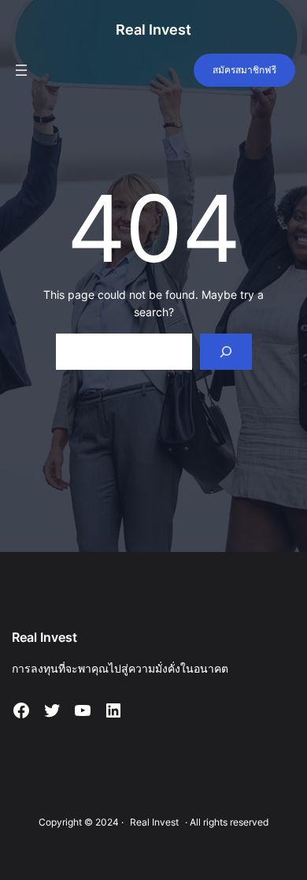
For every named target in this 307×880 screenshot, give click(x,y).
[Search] (225, 352)
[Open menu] (21, 70)
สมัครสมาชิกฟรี (244, 70)
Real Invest (153, 29)
